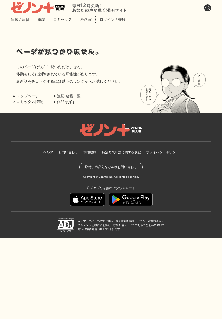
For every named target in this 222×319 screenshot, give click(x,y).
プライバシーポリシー (162, 152)
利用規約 (89, 152)
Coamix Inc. (106, 176)
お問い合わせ (68, 152)
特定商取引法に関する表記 (121, 152)
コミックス (62, 19)
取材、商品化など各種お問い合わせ (111, 167)
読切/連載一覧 (69, 96)
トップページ (27, 96)
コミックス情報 (29, 101)
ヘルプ (48, 152)
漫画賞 (86, 19)
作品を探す (66, 101)
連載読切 (20, 19)
